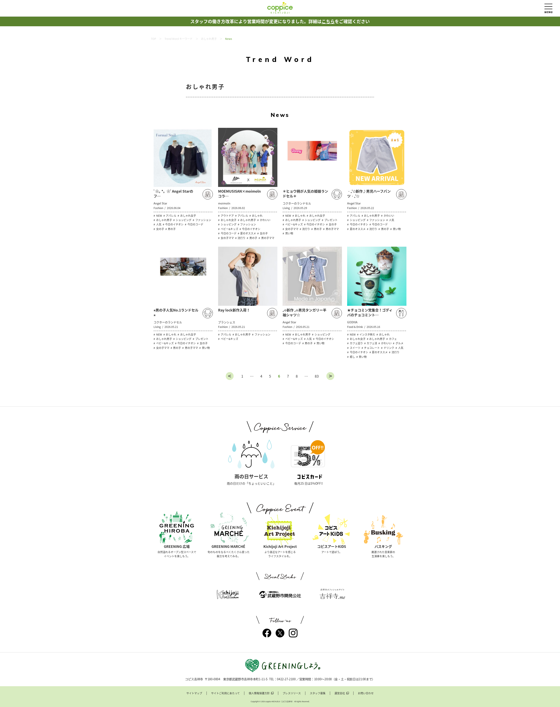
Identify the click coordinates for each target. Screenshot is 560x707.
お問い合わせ (366, 693)
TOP (153, 38)
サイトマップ (194, 693)
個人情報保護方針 (259, 693)
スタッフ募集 (318, 693)
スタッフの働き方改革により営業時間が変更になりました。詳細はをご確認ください (280, 21)
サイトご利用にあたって (225, 693)
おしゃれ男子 (209, 38)
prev (230, 376)
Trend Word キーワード (178, 38)
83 (317, 376)
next (330, 376)
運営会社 (339, 693)
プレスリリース (292, 693)
